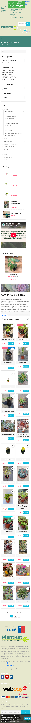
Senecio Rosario (23, 531)
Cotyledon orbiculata (8, 434)
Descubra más (15, 721)
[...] (7, 663)
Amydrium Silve (13, 274)
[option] (13, 267)
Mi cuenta (12, 14)
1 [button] (11, 279)
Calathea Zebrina (15, 183)
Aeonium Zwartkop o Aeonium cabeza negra (23, 435)
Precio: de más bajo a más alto (11, 319)
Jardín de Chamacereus (23, 579)
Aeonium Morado (8, 556)
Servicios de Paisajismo (16, 12)
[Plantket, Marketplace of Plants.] (9, 27)
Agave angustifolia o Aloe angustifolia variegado (23, 506)
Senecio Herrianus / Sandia (8, 532)
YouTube (7, 677)
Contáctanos (13, 17)
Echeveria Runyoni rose (8, 459)
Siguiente (19, 616)
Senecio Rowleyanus (8, 387)
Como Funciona (14, 16)
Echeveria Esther (23, 482)
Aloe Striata (8, 601)
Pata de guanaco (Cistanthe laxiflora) (8, 363)
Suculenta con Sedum (23, 339)
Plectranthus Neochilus (8, 339)
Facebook (2, 677)
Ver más (4, 315)
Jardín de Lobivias (8, 579)
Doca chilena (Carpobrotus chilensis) (8, 410)
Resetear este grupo (7, 62)
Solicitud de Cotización (16, 9)
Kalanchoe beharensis (8, 482)
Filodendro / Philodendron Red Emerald (15, 203)
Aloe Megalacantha (23, 409)
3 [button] (15, 279)
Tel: (8, 666)
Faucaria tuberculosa (23, 556)
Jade (8, 505)
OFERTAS (12, 11)
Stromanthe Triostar (16, 172)
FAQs (21, 17)
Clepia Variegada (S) (16, 213)
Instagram (11, 677)
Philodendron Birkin (16, 193)
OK (25, 712)
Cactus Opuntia (23, 362)
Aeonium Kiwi (23, 387)
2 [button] (13, 279)
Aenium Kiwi (23, 459)
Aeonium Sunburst (23, 601)
